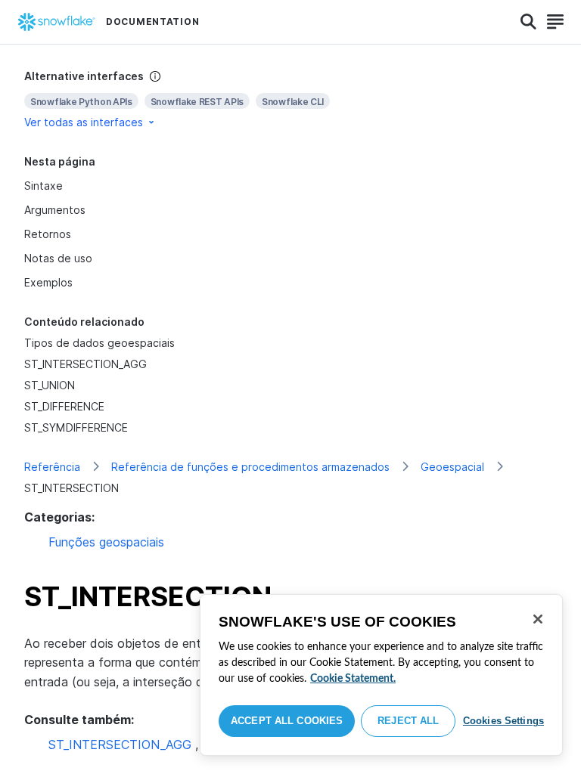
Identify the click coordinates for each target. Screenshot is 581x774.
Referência (52, 466)
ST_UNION (49, 385)
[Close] (538, 619)
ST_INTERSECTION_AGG (85, 364)
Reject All (408, 720)
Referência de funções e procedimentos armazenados (250, 466)
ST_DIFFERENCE (64, 406)
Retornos (47, 234)
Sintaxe (43, 185)
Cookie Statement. (353, 678)
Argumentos (54, 209)
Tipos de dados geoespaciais (99, 342)
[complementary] (290, 99)
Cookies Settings (503, 720)
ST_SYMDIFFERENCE (76, 427)
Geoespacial (452, 466)
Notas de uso (58, 258)
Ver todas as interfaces (83, 122)
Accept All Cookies (287, 720)
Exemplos (48, 282)
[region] (381, 675)
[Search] (528, 21)
